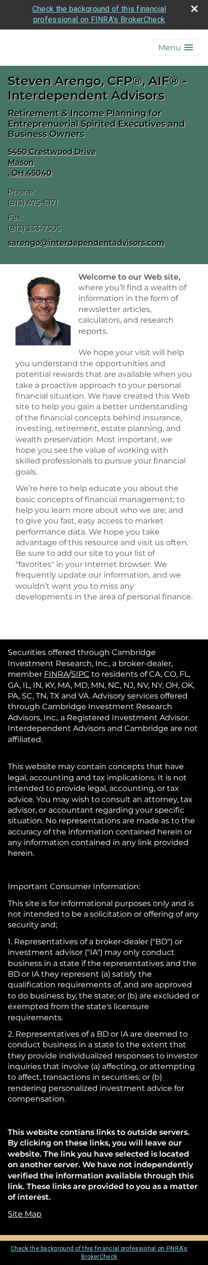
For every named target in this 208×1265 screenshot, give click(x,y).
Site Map (25, 1214)
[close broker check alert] (194, 9)
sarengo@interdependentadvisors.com (86, 242)
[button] (175, 47)
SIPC (80, 674)
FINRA (56, 674)
